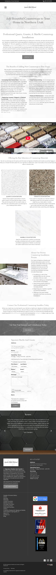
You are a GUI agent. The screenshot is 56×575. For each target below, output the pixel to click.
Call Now (28, 330)
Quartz (12, 45)
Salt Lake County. (5, 112)
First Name (15, 364)
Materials (5, 499)
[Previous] (5, 430)
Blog (4, 516)
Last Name (23, 364)
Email (22, 369)
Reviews (28, 449)
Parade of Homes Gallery (10, 495)
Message (13, 374)
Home (5, 497)
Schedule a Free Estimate (12, 1)
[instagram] (47, 560)
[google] (51, 560)
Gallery (5, 508)
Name (13, 395)
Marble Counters (8, 502)
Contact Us (28, 57)
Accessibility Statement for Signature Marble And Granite (14, 571)
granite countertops (26, 45)
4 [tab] (29, 443)
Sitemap (13, 568)
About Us (6, 513)
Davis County (33, 474)
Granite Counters (8, 501)
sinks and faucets (15, 313)
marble (16, 45)
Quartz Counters (8, 505)
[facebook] (44, 560)
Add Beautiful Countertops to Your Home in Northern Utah (28, 20)
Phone (13, 369)
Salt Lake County (34, 475)
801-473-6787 (48, 1)
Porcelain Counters (8, 504)
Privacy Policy (6, 568)
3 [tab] (28, 443)
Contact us (39, 313)
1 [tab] (26, 443)
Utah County (12, 110)
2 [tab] (27, 443)
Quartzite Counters (8, 507)
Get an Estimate (11, 486)
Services (5, 498)
